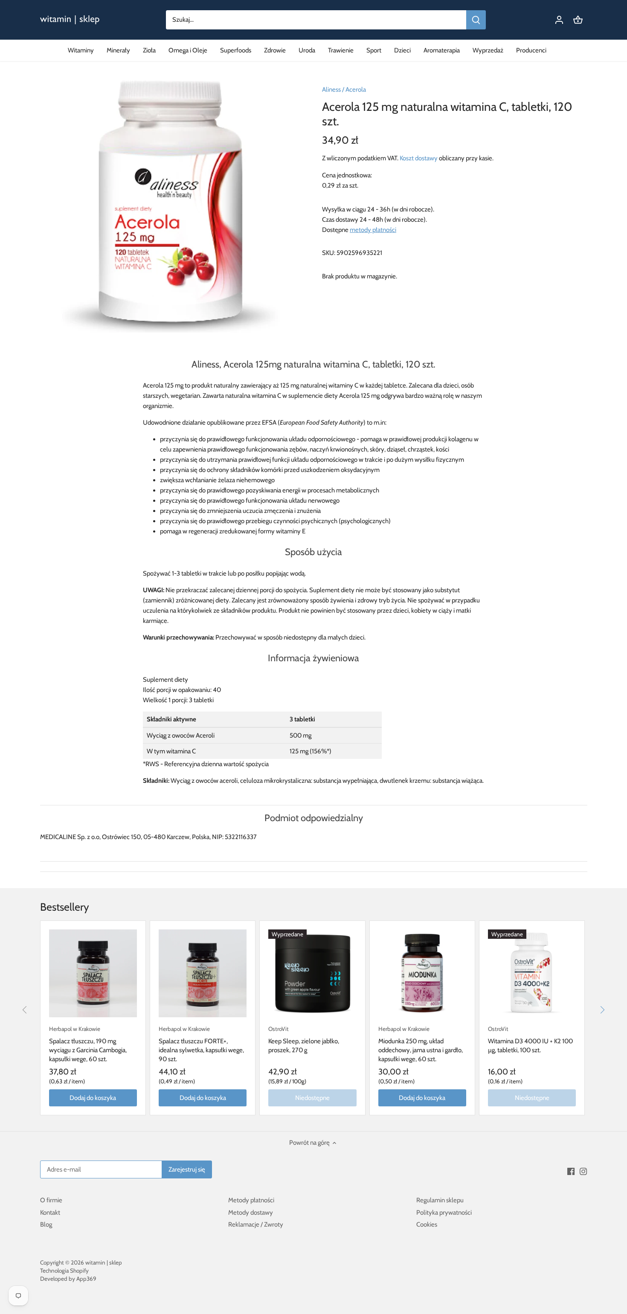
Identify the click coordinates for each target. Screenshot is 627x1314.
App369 (86, 1278)
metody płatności (373, 230)
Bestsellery (64, 906)
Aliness (331, 89)
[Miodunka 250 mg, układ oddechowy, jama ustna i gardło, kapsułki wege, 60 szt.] (422, 973)
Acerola (355, 89)
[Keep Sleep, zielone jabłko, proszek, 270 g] (312, 973)
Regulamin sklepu (440, 1200)
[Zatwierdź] (476, 19)
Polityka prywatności (444, 1212)
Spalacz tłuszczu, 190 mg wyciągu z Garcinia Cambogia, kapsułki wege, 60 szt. (88, 1044)
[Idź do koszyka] (578, 20)
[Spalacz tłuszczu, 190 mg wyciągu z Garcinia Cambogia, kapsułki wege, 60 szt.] (93, 973)
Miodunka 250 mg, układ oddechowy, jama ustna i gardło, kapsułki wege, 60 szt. (420, 1044)
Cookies (426, 1224)
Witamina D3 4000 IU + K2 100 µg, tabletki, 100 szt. (530, 1039)
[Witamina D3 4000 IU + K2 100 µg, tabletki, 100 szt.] (532, 973)
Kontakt (50, 1212)
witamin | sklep (103, 1262)
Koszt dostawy (419, 158)
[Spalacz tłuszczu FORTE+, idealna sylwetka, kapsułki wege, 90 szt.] (203, 973)
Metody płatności (251, 1200)
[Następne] (601, 1009)
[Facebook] (571, 1170)
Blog (46, 1224)
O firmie (51, 1200)
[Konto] (559, 20)
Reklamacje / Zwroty (255, 1224)
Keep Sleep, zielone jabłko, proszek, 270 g (303, 1039)
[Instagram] (583, 1170)
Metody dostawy (250, 1212)
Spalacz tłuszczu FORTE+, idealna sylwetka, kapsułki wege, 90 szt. (201, 1044)
